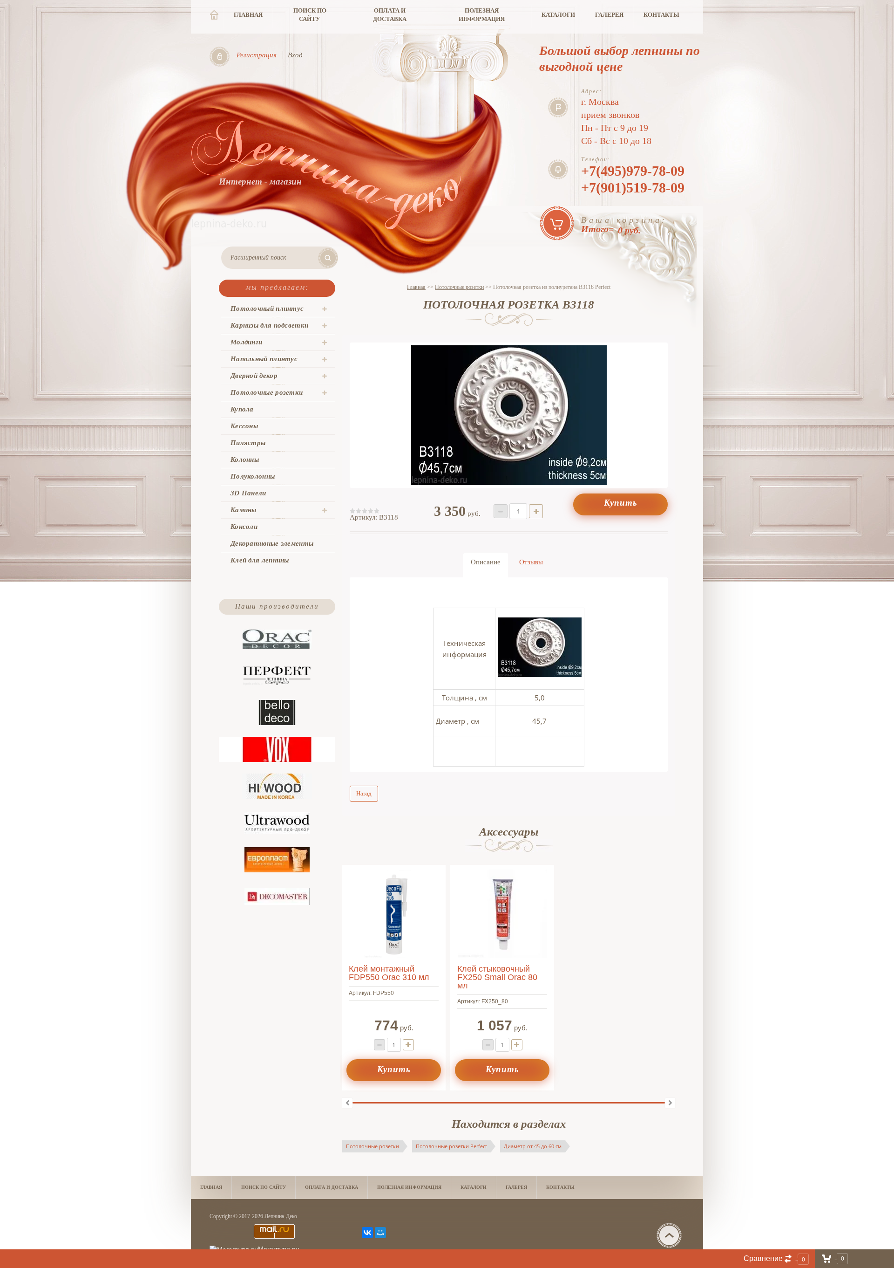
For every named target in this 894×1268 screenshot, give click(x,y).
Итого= (624, 224)
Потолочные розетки (372, 1146)
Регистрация (257, 55)
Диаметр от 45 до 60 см (533, 1146)
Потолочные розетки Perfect (451, 1146)
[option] (508, 415)
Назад (364, 793)
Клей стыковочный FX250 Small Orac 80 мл (497, 977)
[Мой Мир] (380, 1232)
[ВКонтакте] (367, 1232)
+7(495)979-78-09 (632, 170)
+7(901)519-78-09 (632, 187)
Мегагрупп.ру (278, 1249)
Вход (295, 55)
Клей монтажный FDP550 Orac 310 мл (389, 973)
